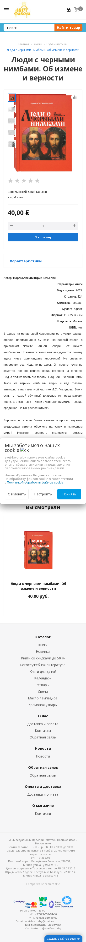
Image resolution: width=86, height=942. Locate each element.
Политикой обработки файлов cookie (35, 482)
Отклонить (17, 494)
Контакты (43, 730)
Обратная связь (43, 737)
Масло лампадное (43, 698)
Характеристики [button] (26, 261)
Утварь (43, 685)
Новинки (43, 651)
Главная (23, 44)
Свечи (43, 691)
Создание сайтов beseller (63, 938)
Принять (69, 494)
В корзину (43, 237)
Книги (43, 645)
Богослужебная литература (42, 665)
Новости (43, 756)
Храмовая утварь (43, 705)
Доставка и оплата (42, 724)
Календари (43, 678)
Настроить (43, 494)
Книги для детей (43, 671)
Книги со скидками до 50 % (43, 658)
